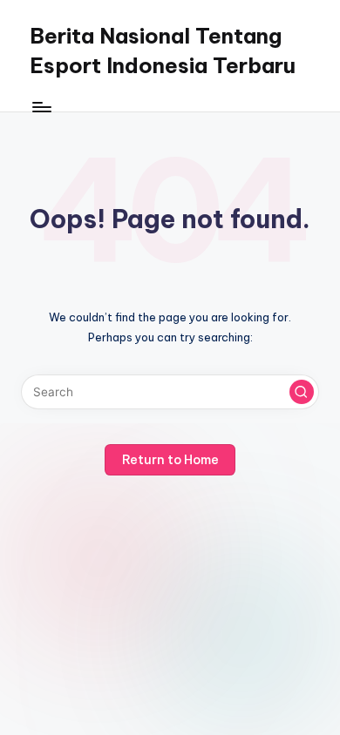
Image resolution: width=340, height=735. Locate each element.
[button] (301, 392)
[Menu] (41, 106)
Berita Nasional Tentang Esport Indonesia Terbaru (163, 50)
